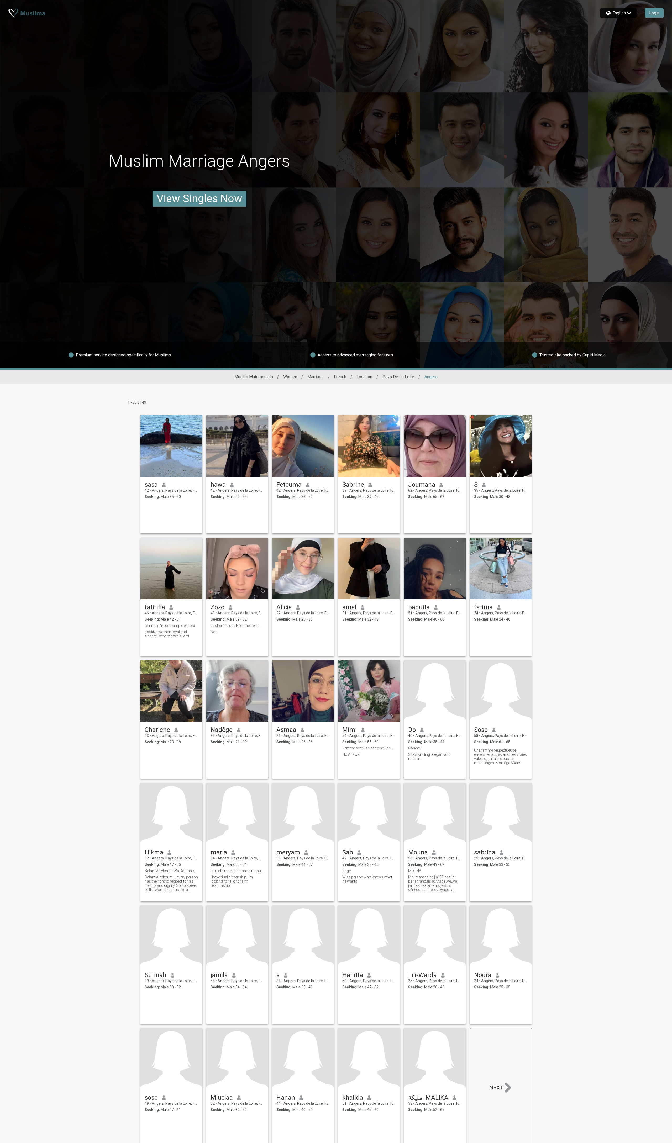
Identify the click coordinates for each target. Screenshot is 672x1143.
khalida (352, 1097)
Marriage (315, 376)
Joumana (421, 484)
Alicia (284, 607)
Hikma (154, 852)
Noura (482, 975)
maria (219, 852)
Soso (481, 729)
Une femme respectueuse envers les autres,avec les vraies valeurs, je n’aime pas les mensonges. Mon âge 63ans (500, 756)
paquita (419, 607)
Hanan (285, 1097)
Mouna (418, 852)
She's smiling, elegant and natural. (429, 756)
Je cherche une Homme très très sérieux (237, 625)
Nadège (222, 729)
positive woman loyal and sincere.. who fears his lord (167, 634)
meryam (288, 852)
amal (349, 607)
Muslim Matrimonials (253, 376)
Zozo (217, 607)
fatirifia (155, 607)
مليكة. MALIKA (428, 1097)
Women (290, 376)
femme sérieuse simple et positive (171, 625)
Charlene (157, 729)
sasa (151, 484)
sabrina (484, 852)
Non (214, 632)
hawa (218, 484)
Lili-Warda (422, 975)
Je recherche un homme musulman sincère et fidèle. (237, 871)
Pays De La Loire (398, 376)
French (340, 376)
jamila (219, 975)
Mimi (349, 729)
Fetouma (289, 484)
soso (151, 1097)
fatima (483, 607)
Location (364, 376)
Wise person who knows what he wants (367, 879)
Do (412, 729)
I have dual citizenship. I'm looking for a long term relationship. (232, 881)
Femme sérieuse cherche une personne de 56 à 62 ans (369, 748)
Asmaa (286, 729)
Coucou (415, 748)
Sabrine (353, 484)
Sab (347, 852)
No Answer (351, 754)
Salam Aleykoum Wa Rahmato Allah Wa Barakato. (171, 871)
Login (654, 13)
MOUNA (414, 871)
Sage (346, 871)
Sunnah (155, 975)
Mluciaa (222, 1097)
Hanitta (352, 975)
